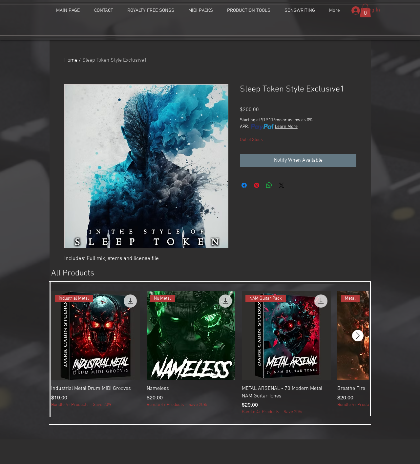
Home (70, 60)
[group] (210, 353)
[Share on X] (281, 185)
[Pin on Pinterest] (257, 185)
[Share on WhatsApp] (269, 185)
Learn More (286, 127)
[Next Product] (358, 335)
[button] (365, 10)
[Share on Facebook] (244, 185)
